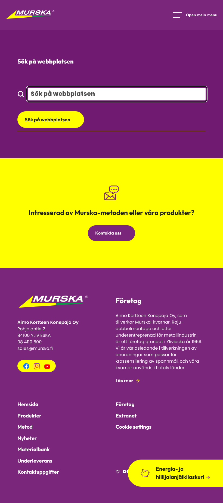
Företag (125, 404)
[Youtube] (47, 367)
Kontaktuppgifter (38, 472)
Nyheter (27, 438)
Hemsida (27, 404)
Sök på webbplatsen (47, 119)
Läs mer (124, 381)
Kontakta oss (108, 233)
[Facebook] (26, 368)
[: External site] (127, 472)
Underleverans (34, 460)
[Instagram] (37, 368)
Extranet (126, 415)
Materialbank (33, 449)
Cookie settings (133, 426)
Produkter (29, 415)
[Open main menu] (195, 15)
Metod (25, 426)
